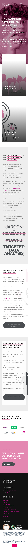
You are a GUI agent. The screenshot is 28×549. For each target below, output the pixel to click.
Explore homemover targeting (14, 325)
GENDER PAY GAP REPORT (10, 509)
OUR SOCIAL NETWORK (9, 506)
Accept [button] (14, 546)
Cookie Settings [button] (7, 546)
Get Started (8, 464)
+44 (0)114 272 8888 (11, 491)
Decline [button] (21, 546)
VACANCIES (6, 515)
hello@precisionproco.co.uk (12, 492)
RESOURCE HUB (7, 507)
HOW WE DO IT (6, 502)
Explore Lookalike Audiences (14, 397)
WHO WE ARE (6, 504)
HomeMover (8, 298)
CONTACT (5, 516)
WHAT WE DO (6, 500)
